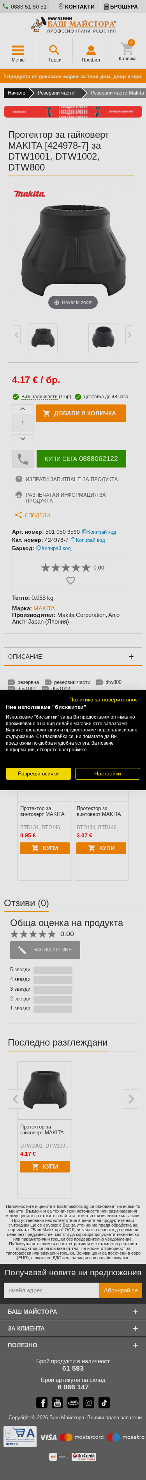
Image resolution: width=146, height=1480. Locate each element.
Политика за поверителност (104, 700)
